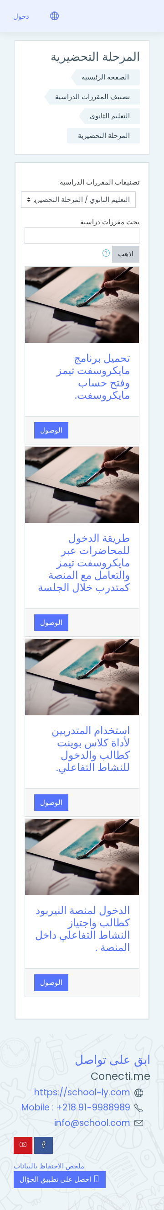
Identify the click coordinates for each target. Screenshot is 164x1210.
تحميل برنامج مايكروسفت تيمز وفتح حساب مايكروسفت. (93, 376)
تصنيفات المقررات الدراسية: (98, 182)
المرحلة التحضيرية (104, 135)
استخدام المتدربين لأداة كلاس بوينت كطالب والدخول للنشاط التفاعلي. (90, 749)
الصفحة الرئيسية (105, 77)
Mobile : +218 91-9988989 (75, 1107)
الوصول (51, 430)
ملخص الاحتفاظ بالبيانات (49, 1166)
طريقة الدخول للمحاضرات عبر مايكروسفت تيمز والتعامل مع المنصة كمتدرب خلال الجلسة (84, 563)
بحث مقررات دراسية (109, 222)
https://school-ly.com (82, 1092)
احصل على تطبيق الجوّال (56, 1179)
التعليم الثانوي (110, 116)
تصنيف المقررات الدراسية (92, 96)
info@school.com (92, 1123)
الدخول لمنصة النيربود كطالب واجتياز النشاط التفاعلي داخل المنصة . (82, 929)
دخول (21, 16)
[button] (104, 254)
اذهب (125, 254)
